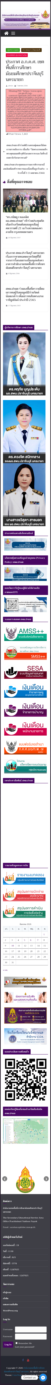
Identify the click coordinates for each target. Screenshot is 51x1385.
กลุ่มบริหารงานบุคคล (13, 50)
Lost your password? (24, 1347)
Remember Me (25, 1343)
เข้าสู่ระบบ (7, 1292)
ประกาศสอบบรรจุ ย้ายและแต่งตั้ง (31, 50)
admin (10, 85)
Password (7, 1336)
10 (12, 945)
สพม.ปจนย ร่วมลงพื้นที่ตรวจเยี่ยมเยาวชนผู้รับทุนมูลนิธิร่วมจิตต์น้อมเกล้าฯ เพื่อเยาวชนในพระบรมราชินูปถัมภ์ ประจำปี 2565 (25, 294)
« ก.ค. (5, 970)
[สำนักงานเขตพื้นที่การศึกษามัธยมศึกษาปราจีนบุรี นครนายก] (25, 12)
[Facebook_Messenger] (43, 1377)
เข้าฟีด (5, 1298)
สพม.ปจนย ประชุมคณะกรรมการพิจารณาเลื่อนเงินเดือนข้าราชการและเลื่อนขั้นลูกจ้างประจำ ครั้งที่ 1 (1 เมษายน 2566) (24, 169)
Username (8, 1329)
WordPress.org (10, 1310)
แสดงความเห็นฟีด (10, 1304)
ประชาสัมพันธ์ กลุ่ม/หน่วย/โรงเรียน (17, 55)
